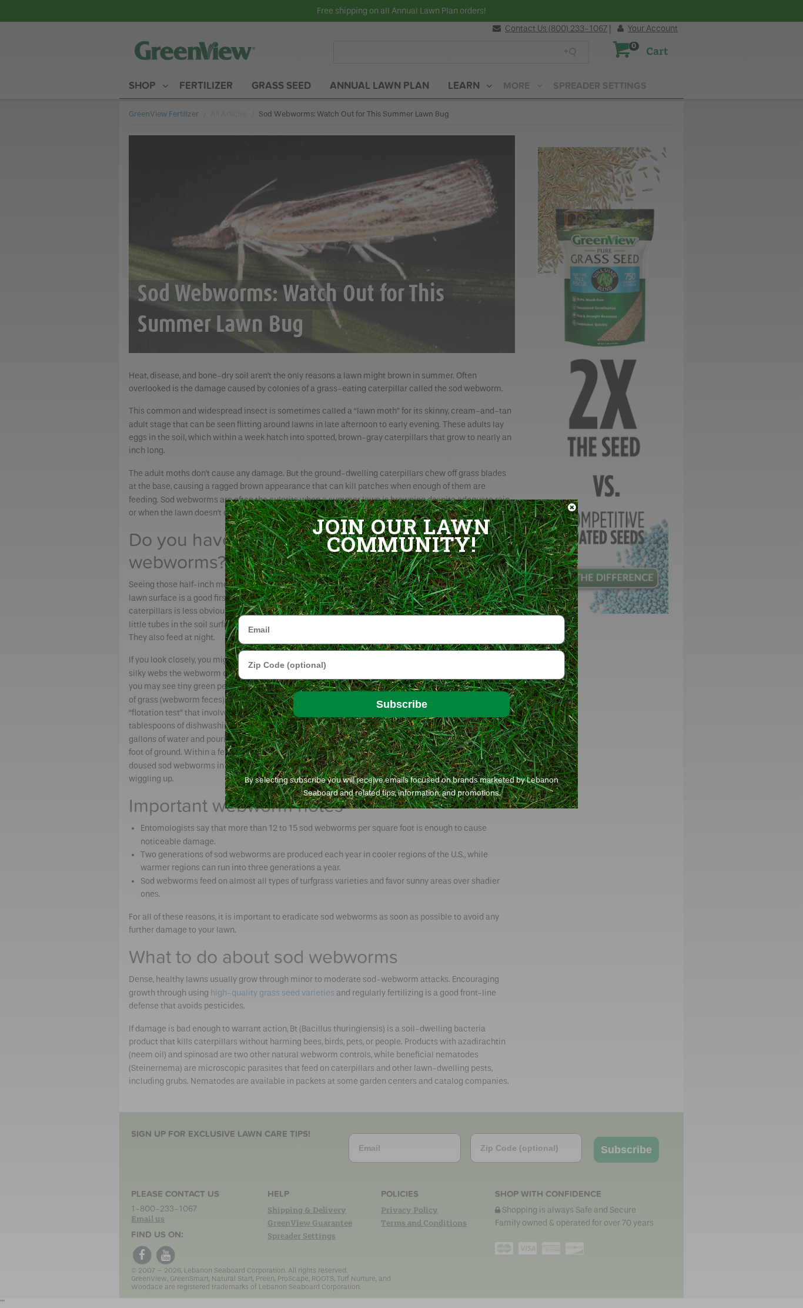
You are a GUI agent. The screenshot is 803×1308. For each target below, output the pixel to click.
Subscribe (401, 704)
